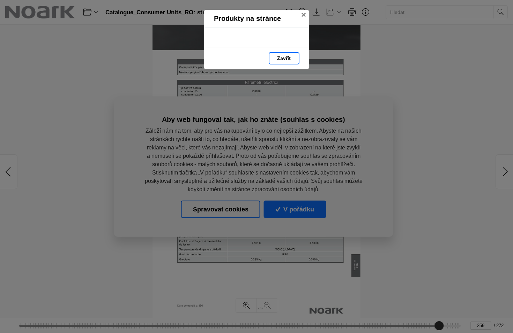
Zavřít (284, 58)
